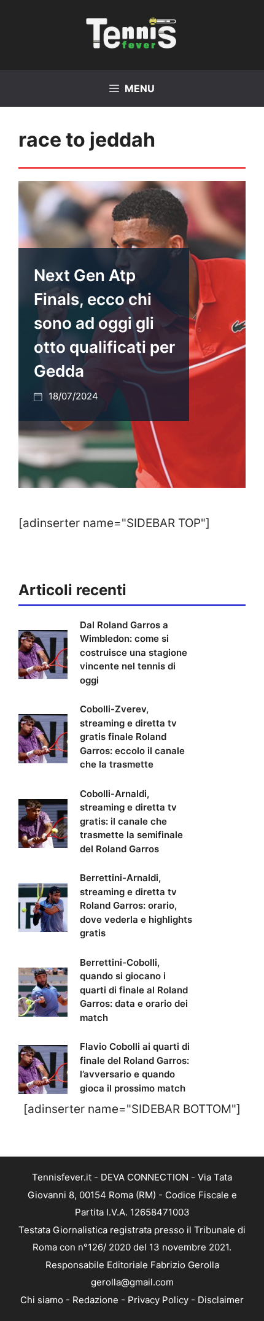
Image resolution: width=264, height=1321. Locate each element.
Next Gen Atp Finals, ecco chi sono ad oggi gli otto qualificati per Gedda (104, 323)
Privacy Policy (158, 1300)
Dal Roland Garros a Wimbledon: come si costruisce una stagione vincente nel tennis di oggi (133, 652)
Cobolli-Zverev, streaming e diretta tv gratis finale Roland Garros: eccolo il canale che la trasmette (132, 736)
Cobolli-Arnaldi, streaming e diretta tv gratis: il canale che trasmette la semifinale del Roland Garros (131, 821)
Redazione (95, 1300)
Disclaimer (221, 1300)
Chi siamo (41, 1300)
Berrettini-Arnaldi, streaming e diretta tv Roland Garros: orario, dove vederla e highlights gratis (136, 905)
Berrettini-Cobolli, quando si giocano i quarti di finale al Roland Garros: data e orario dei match (134, 990)
